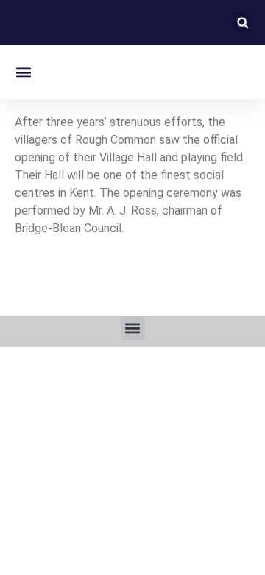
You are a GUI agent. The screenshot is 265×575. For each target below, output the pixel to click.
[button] (242, 22)
